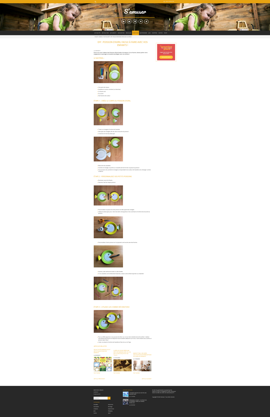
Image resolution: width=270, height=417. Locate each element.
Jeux (149, 33)
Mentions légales (98, 390)
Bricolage (128, 33)
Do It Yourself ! (107, 36)
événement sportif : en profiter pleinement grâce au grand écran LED (138, 401)
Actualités (97, 33)
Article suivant (147, 379)
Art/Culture (105, 33)
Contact (96, 392)
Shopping (154, 33)
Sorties (160, 33)
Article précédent (99, 379)
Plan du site (97, 394)
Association (121, 33)
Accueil (96, 36)
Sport (165, 33)
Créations (135, 33)
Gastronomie (143, 33)
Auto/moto (113, 33)
